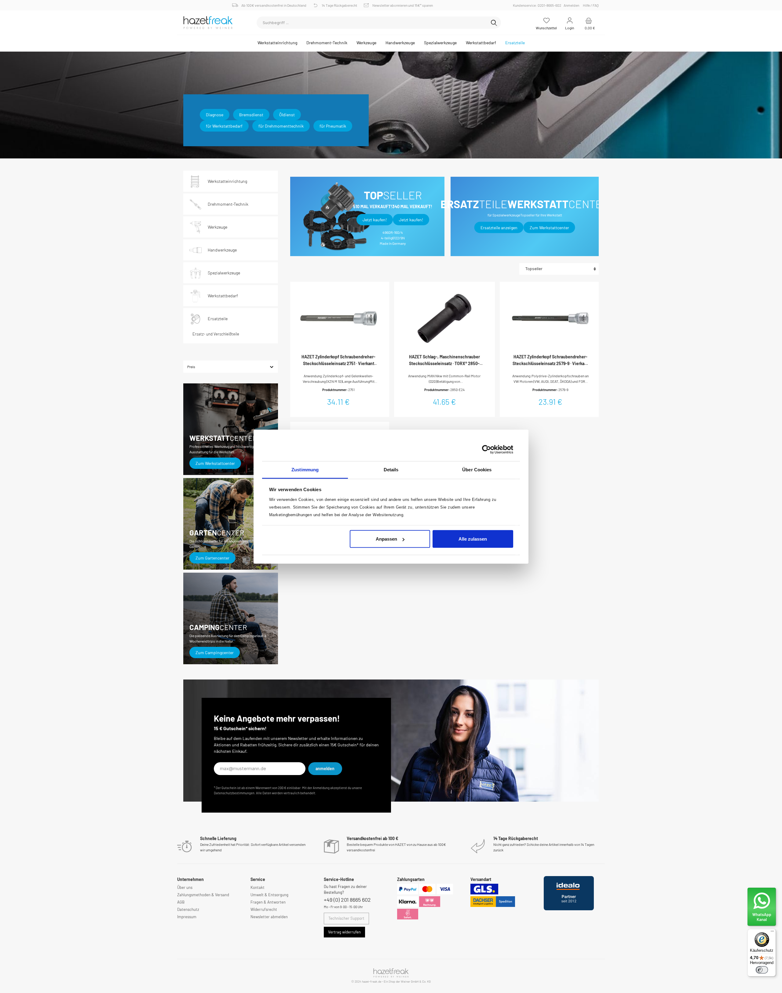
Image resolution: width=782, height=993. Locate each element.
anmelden (325, 768)
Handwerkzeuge (222, 249)
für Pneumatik (333, 126)
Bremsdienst (251, 114)
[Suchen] (494, 22)
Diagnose (214, 114)
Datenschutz (188, 909)
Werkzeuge (217, 227)
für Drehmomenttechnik (281, 126)
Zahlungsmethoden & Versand (203, 894)
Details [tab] (391, 469)
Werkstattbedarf (223, 295)
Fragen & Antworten (268, 902)
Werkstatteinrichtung (227, 181)
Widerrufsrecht (263, 909)
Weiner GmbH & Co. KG (416, 981)
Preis (191, 366)
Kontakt (257, 887)
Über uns (184, 887)
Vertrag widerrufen (344, 932)
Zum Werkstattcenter (215, 463)
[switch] (762, 969)
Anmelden (571, 5)
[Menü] (772, 932)
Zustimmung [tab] (305, 469)
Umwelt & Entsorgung (269, 894)
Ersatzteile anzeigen (499, 227)
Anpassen (386, 539)
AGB (181, 902)
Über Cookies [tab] (476, 469)
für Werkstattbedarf (224, 126)
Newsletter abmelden (269, 916)
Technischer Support (346, 918)
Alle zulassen (473, 539)
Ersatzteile (218, 318)
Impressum (186, 916)
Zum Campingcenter (215, 652)
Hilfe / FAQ (591, 5)
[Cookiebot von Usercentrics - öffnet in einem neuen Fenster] (486, 449)
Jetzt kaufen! (375, 219)
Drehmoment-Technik (228, 204)
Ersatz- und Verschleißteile (215, 334)
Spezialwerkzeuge (224, 272)
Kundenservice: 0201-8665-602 (538, 5)
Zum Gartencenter (212, 557)
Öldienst (287, 114)
